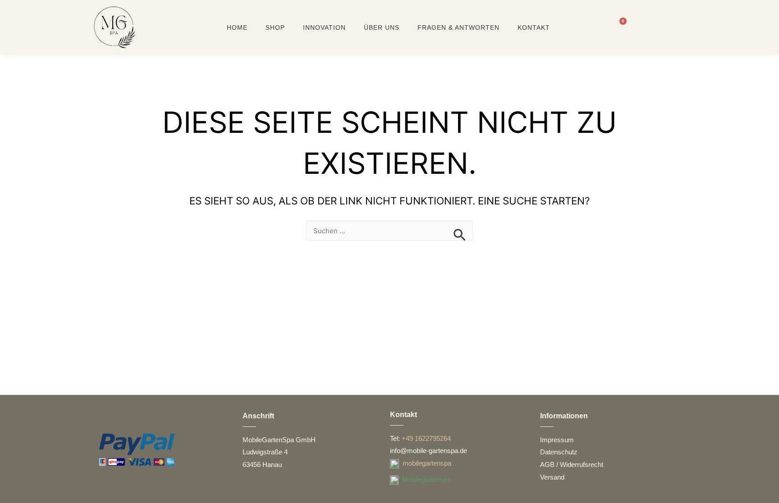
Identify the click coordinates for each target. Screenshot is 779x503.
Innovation (324, 27)
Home (237, 27)
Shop (275, 27)
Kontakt (534, 27)
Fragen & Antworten (458, 27)
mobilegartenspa (427, 463)
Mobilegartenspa (426, 479)
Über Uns (381, 27)
